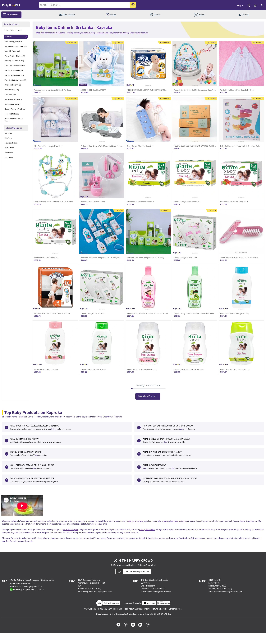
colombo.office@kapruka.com (28, 586)
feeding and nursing (134, 521)
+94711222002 (37, 589)
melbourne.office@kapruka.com (228, 592)
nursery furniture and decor (175, 521)
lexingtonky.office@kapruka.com (97, 592)
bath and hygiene (70, 529)
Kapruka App (137, 603)
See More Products (148, 396)
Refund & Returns (159, 609)
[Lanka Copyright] (96, 614)
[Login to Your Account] (262, 6)
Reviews (146, 609)
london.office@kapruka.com (159, 592)
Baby (53, 429)
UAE (165, 614)
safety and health (147, 529)
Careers (172, 609)
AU (158, 614)
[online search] (133, 5)
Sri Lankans (132, 614)
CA (169, 614)
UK (162, 614)
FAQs (179, 609)
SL (155, 614)
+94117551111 (28, 583)
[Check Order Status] (255, 6)
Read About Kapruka (133, 609)
